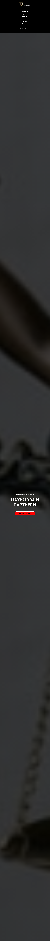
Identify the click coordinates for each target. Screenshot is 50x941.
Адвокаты (25, 16)
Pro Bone (25, 21)
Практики (25, 14)
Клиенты (25, 18)
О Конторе (25, 11)
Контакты (25, 23)
